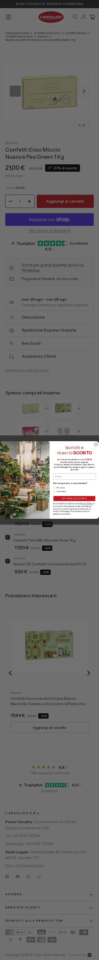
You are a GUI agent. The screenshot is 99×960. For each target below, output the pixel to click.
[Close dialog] (96, 444)
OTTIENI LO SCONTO (74, 498)
